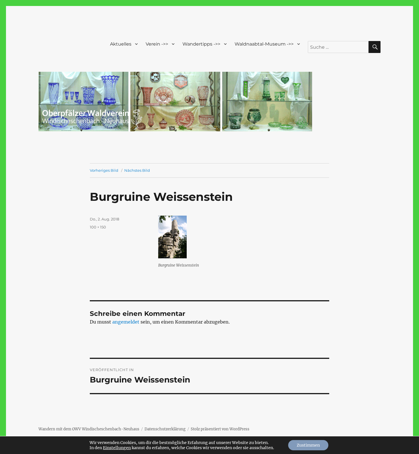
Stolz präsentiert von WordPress (220, 429)
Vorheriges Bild (104, 170)
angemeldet (125, 322)
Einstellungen (117, 447)
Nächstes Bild (137, 170)
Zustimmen (308, 445)
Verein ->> (157, 44)
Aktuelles (120, 44)
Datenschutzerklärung (165, 429)
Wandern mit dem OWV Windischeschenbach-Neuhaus (88, 429)
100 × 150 (98, 227)
